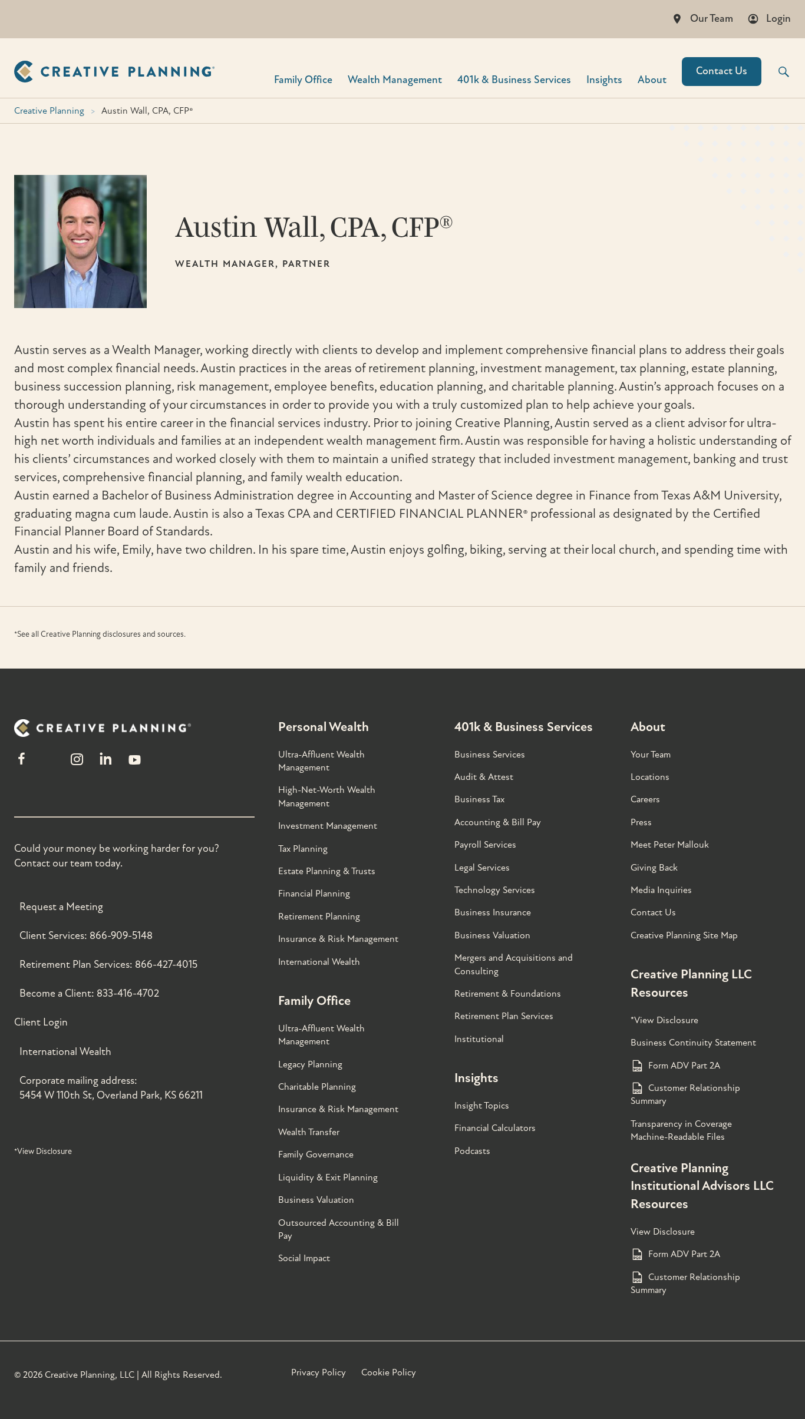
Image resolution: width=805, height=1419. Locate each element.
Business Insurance (492, 912)
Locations (650, 777)
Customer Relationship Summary (685, 1094)
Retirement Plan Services (503, 1016)
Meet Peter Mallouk (670, 845)
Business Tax (479, 799)
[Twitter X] (49, 764)
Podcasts (472, 1151)
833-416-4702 (128, 993)
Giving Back (654, 868)
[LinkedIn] (105, 764)
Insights (604, 79)
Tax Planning (303, 849)
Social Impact (304, 1258)
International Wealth (65, 1052)
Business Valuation (316, 1200)
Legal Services (482, 868)
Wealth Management (395, 79)
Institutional (479, 1039)
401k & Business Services (523, 727)
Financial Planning (314, 893)
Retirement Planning (319, 916)
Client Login (41, 1022)
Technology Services (494, 890)
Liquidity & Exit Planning (328, 1177)
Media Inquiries (661, 890)
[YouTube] (134, 764)
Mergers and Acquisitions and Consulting (513, 964)
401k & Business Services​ (514, 79)
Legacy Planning (310, 1064)
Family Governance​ (316, 1154)
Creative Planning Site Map (684, 935)
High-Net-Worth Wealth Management (326, 796)
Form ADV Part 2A (684, 1065)
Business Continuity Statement (693, 1042)
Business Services (489, 754)
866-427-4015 (166, 964)
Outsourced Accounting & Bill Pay (338, 1229)
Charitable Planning (317, 1087)
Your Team (651, 754)
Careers (645, 799)
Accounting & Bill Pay (497, 822)
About (652, 79)
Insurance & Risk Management (338, 939)
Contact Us (721, 71)
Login (778, 18)
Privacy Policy (318, 1372)
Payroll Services (485, 845)
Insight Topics (481, 1106)
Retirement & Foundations (507, 994)
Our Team (711, 18)
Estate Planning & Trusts (326, 871)
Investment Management (327, 826)
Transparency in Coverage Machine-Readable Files (681, 1130)
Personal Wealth (323, 727)
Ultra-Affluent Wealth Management (321, 761)
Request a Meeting (61, 907)
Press (641, 822)
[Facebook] (21, 764)
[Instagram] (76, 764)
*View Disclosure (43, 1151)
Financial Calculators (495, 1128)
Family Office (303, 79)
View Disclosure (663, 1232)
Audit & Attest (483, 777)
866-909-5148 (121, 936)
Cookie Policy (388, 1372)
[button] (776, 72)
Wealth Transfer (308, 1132)
